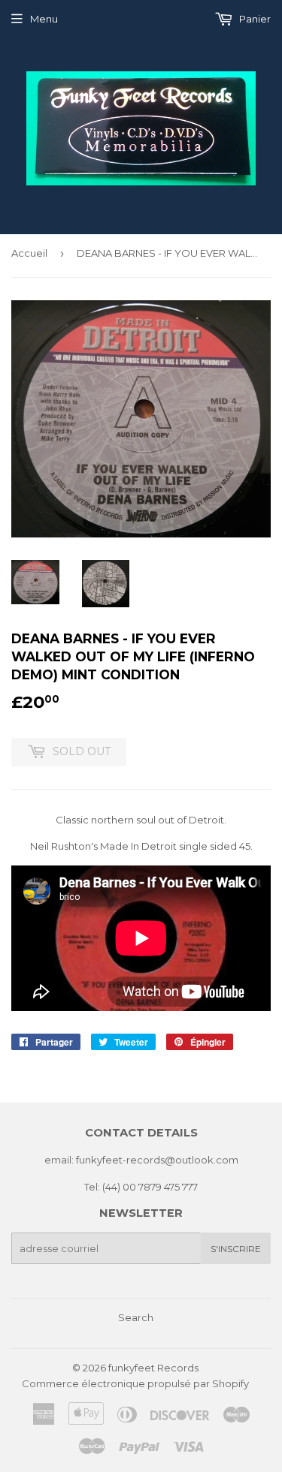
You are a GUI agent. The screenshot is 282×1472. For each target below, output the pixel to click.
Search (135, 1317)
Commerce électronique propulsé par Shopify (135, 1383)
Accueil (29, 253)
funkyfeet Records (153, 1368)
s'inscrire (236, 1248)
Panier (254, 19)
